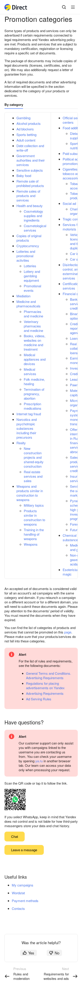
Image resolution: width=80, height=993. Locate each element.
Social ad (69, 203)
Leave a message (24, 849)
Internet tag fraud (28, 413)
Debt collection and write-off (30, 147)
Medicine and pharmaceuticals (28, 303)
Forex (74, 524)
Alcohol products (28, 123)
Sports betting (26, 134)
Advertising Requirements (45, 693)
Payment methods (25, 900)
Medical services (30, 371)
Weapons (31, 544)
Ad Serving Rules (38, 699)
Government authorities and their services (30, 160)
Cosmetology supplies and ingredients (33, 215)
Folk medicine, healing (34, 381)
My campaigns (22, 885)
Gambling (23, 117)
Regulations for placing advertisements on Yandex (45, 685)
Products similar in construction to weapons (34, 517)
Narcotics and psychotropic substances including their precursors (26, 428)
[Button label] (73, 7)
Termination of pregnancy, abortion (34, 394)
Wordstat (18, 892)
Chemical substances (71, 537)
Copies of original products (28, 238)
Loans (74, 338)
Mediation (23, 296)
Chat (14, 836)
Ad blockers (25, 129)
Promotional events (32, 288)
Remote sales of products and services (28, 195)
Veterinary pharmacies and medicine (33, 326)
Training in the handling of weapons (34, 534)
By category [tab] (13, 104)
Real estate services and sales (33, 476)
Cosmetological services (35, 227)
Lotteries (30, 265)
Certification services (71, 285)
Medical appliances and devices (35, 359)
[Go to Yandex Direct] (16, 7)
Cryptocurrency (27, 245)
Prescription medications (32, 406)
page (67, 632)
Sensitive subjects (29, 170)
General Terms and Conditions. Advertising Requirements (48, 675)
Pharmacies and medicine (33, 313)
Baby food (23, 175)
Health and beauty (29, 205)
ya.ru (39, 761)
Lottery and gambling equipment (32, 276)
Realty (21, 442)
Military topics (34, 505)
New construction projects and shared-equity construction (34, 457)
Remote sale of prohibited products (30, 183)
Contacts (18, 908)
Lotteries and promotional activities (25, 256)
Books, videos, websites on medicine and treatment (34, 342)
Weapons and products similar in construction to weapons (29, 493)
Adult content (25, 140)
